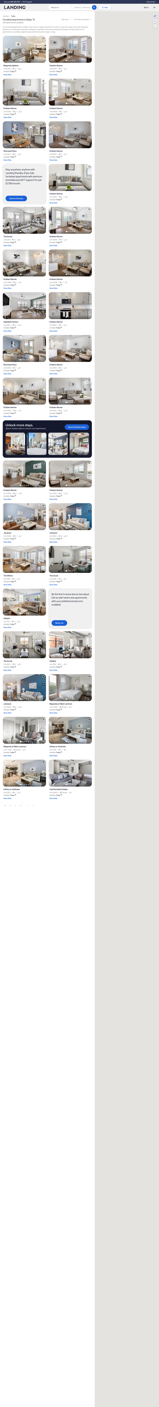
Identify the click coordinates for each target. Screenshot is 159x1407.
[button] (82, 7)
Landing (5, 16)
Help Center (150, 2)
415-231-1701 (15, 2)
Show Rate (7, 75)
